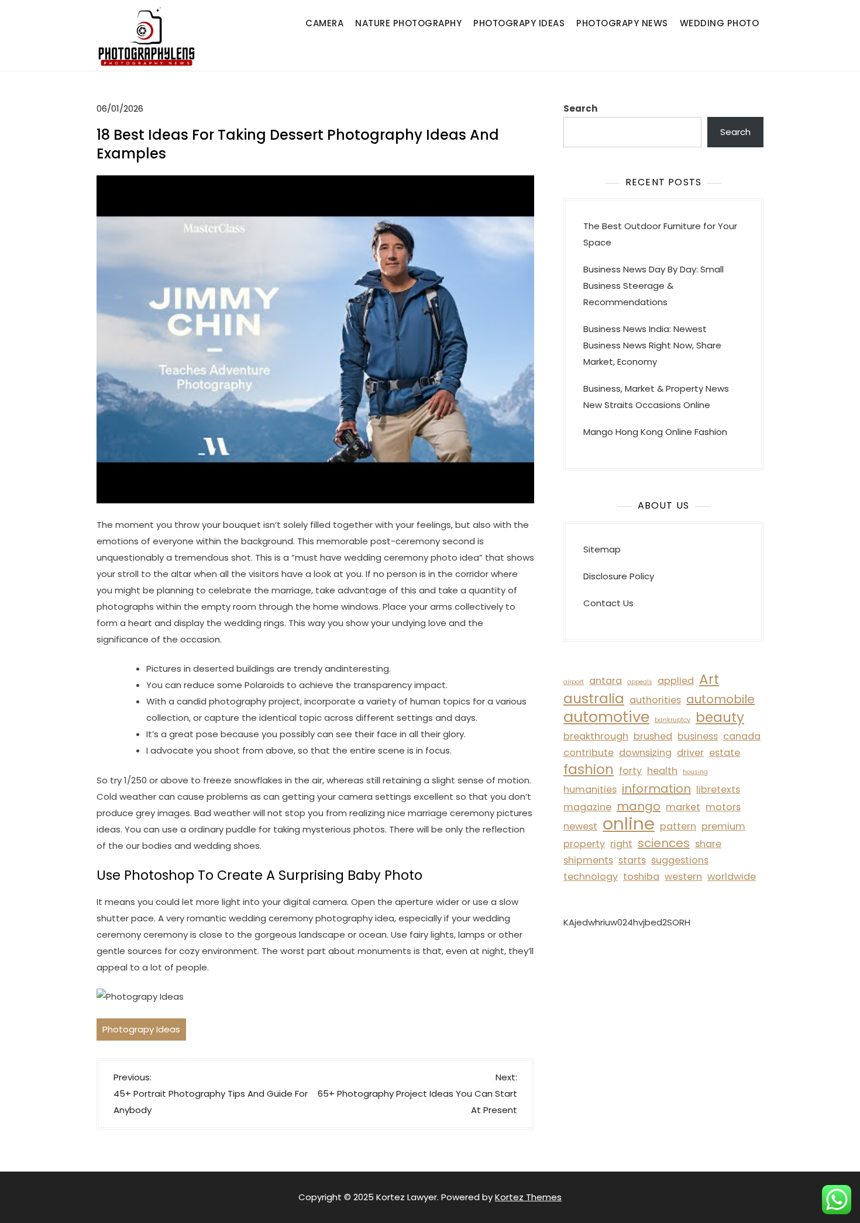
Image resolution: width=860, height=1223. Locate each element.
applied (676, 680)
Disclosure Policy (618, 576)
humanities (590, 789)
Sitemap (602, 549)
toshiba (641, 876)
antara (605, 680)
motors (723, 807)
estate (724, 752)
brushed (653, 736)
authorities (655, 700)
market (683, 807)
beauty (720, 717)
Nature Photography (408, 23)
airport (573, 682)
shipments (588, 860)
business (697, 736)
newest (580, 826)
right (621, 844)
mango (639, 806)
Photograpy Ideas (519, 23)
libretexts (718, 789)
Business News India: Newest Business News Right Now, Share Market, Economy (652, 345)
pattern (678, 826)
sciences (664, 843)
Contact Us (608, 603)
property (584, 844)
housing (695, 772)
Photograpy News (622, 23)
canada (742, 736)
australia (593, 698)
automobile (720, 699)
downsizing (645, 752)
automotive (606, 717)
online (629, 824)
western (683, 876)
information (656, 788)
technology (590, 876)
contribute (588, 752)
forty (630, 771)
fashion (588, 769)
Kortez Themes (528, 1197)
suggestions (679, 860)
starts (632, 860)
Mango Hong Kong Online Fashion (655, 432)
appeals (639, 682)
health (662, 771)
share (708, 844)
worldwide (731, 876)
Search (580, 108)
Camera (324, 23)
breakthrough (595, 736)
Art (709, 679)
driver (690, 752)
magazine (587, 807)
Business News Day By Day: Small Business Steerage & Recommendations (653, 285)
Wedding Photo (719, 23)
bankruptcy (672, 720)
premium (723, 826)
